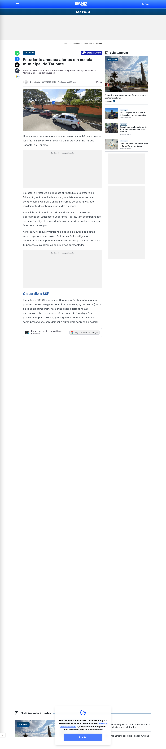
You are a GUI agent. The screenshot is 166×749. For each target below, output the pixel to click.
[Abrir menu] (18, 4)
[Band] (81, 4)
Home (66, 44)
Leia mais (108, 101)
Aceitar (83, 737)
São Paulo (88, 44)
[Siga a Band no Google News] (17, 76)
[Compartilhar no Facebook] (17, 59)
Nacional (76, 44)
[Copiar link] (17, 70)
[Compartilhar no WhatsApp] (17, 53)
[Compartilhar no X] (17, 64)
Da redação (35, 82)
